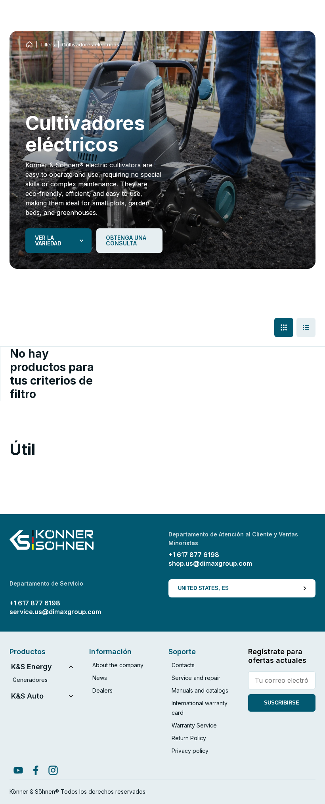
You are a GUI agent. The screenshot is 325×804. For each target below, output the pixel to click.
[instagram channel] (53, 770)
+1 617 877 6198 (193, 555)
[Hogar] (29, 44)
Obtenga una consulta (126, 240)
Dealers (102, 690)
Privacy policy (190, 750)
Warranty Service (194, 725)
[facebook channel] (35, 770)
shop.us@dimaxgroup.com (210, 563)
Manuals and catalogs (200, 690)
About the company (117, 665)
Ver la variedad (48, 240)
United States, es (203, 588)
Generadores (30, 679)
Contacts (183, 665)
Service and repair (196, 677)
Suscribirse (281, 703)
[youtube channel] (18, 770)
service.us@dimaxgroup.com (55, 612)
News (99, 677)
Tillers (47, 44)
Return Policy (189, 738)
